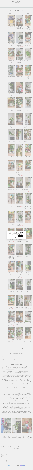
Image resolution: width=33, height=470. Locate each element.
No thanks (16, 237)
